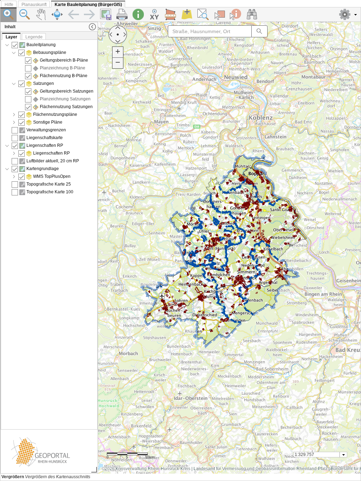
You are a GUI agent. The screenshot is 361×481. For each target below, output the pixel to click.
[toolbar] (180, 14)
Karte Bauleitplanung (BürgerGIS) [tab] (88, 4)
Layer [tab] (11, 37)
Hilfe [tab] (9, 4)
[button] (348, 14)
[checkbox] (15, 45)
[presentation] (49, 234)
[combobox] (320, 454)
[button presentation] (343, 454)
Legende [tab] (34, 37)
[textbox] (317, 454)
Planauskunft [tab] (34, 4)
